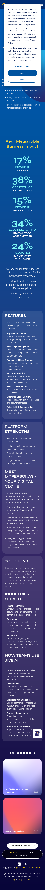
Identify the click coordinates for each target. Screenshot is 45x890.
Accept (22, 73)
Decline (23, 80)
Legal (14, 880)
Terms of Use (28, 880)
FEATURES (28, 852)
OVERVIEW (16, 852)
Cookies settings (22, 66)
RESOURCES (22, 855)
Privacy (19, 880)
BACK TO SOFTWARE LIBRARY (22, 846)
